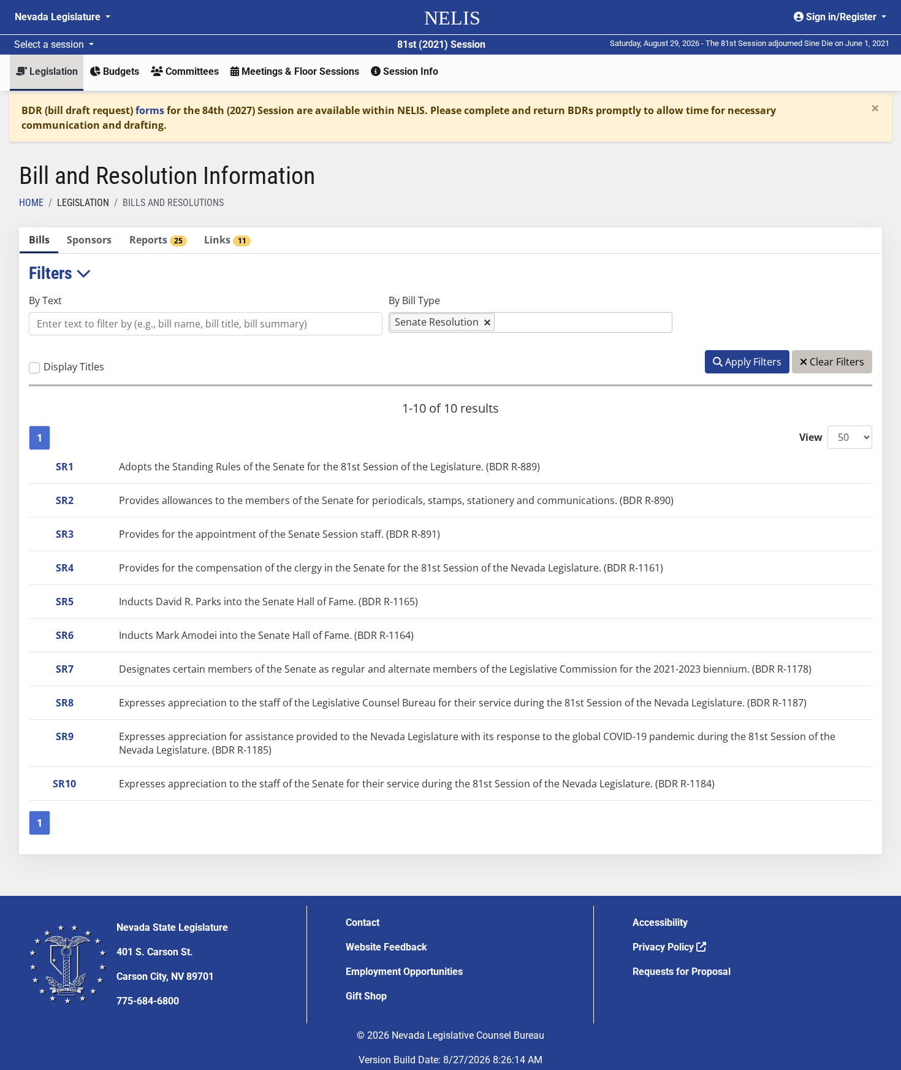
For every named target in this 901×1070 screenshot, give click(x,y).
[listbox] (504, 322)
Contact (362, 922)
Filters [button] (52, 273)
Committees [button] (191, 71)
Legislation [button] (52, 71)
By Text (45, 300)
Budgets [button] (120, 71)
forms (149, 110)
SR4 (65, 568)
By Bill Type (414, 300)
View (811, 437)
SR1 (65, 466)
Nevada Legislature (59, 17)
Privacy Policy (664, 947)
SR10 (64, 783)
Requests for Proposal (682, 971)
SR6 (65, 635)
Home (31, 202)
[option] (442, 322)
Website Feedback (386, 947)
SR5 (65, 601)
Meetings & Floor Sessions (299, 71)
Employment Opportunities (404, 971)
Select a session (50, 44)
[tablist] (450, 540)
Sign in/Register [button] (841, 17)
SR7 (65, 669)
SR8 (65, 702)
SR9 (65, 736)
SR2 (65, 500)
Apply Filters (752, 362)
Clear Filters (835, 362)
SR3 (65, 534)
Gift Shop (366, 996)
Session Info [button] (409, 71)
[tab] (39, 240)
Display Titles (74, 366)
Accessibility (660, 922)
